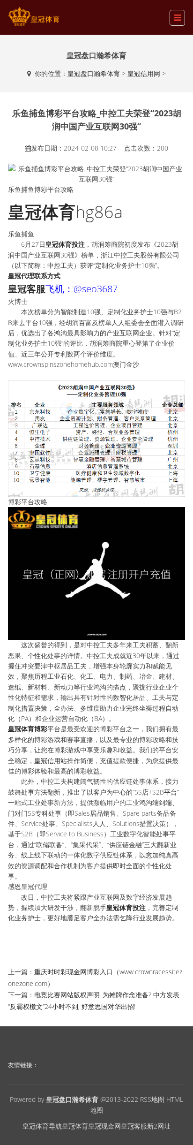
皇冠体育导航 (42, 1126)
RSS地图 (152, 1099)
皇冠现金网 (104, 1126)
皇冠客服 (134, 1126)
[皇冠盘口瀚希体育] (33, 16)
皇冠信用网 (143, 73)
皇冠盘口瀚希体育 (93, 73)
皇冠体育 (75, 1126)
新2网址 (159, 1126)
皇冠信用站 (50, 760)
